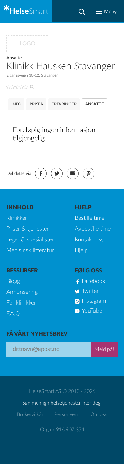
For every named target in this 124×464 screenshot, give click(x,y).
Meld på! (104, 349)
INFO (16, 104)
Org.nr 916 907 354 (62, 429)
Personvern (66, 414)
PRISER (36, 104)
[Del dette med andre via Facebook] (41, 173)
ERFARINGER (64, 104)
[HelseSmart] (26, 11)
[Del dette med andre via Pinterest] (88, 173)
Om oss (98, 414)
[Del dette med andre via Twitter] (57, 173)
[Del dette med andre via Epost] (73, 173)
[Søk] (82, 12)
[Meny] (106, 12)
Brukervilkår (30, 414)
